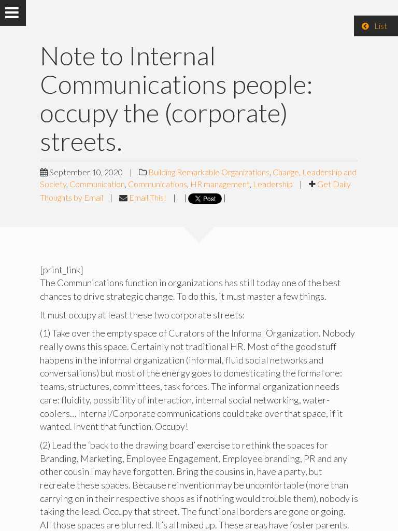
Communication (97, 184)
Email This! (147, 197)
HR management (220, 184)
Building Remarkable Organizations (208, 172)
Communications (157, 184)
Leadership (273, 184)
